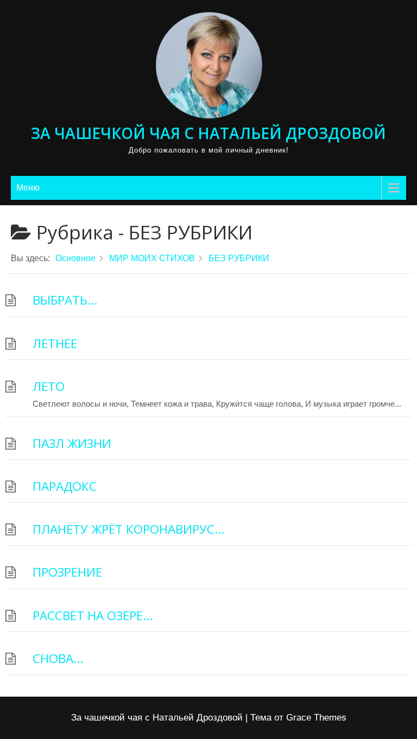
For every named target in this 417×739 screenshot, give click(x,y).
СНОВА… (58, 658)
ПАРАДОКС (65, 486)
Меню (28, 187)
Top (391, 713)
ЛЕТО (49, 386)
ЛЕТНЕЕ (55, 343)
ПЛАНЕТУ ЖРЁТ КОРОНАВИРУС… (128, 529)
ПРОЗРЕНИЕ (67, 572)
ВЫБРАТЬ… (65, 300)
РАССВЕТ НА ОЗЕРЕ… (93, 615)
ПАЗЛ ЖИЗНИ (72, 443)
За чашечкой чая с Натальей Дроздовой (208, 133)
